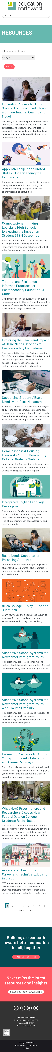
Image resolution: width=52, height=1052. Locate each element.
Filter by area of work (13, 51)
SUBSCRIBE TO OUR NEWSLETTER (26, 992)
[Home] (25, 5)
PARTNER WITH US (26, 957)
